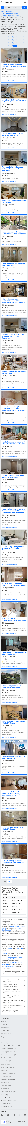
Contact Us (4, 1024)
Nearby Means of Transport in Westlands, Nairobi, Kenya (11, 1011)
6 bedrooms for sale (19, 43)
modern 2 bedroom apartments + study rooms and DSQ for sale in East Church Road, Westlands (14, 511)
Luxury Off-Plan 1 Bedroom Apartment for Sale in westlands (14, 65)
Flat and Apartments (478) (8, 1049)
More (24, 7)
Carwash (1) (4, 1095)
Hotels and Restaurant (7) (8, 1079)
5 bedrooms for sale (7, 43)
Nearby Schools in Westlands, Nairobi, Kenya (11, 980)
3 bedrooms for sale (7, 40)
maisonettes (10, 966)
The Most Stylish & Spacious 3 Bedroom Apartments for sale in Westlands (14, 169)
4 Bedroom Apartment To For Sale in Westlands (12, 828)
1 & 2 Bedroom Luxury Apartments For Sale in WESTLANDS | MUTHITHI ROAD (13, 301)
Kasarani (9, 948)
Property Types (5, 1043)
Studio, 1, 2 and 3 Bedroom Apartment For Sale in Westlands (14, 862)
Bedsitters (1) (5, 1088)
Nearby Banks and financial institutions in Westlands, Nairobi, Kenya (11, 991)
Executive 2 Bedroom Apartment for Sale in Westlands (14, 101)
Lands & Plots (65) (6, 1061)
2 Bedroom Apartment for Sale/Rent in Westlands (11, 687)
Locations (4, 1040)
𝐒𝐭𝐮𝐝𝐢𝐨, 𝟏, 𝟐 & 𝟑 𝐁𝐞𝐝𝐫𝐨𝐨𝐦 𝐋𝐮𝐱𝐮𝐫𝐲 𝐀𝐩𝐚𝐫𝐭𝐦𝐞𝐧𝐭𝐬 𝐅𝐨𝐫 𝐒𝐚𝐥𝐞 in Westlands (14, 620)
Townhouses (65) (6, 1058)
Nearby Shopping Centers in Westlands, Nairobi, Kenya (10, 985)
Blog (2, 1037)
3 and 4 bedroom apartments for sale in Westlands (14, 653)
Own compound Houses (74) (9, 1052)
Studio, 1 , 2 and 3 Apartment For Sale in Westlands (14, 722)
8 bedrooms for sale (7, 46)
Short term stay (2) (6, 1085)
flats (5, 966)
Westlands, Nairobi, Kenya (9, 81)
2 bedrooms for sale (19, 37)
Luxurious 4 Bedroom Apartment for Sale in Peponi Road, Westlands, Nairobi (14, 794)
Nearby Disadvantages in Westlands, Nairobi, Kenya (12, 1001)
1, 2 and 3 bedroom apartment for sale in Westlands (13, 476)
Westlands (8, 930)
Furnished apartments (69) (8, 1055)
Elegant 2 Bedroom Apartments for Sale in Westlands (13, 134)
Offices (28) (4, 1070)
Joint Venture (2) (5, 1082)
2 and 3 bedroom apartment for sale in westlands (13, 264)
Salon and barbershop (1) (8, 1092)
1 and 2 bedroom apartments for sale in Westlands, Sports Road (14, 443)
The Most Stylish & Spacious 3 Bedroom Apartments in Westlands (13, 336)
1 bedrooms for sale (7, 37)
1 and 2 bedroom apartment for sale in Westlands (13, 757)
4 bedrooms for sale (19, 40)
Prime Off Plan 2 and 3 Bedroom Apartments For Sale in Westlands (13, 548)
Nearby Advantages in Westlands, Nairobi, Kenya (12, 996)
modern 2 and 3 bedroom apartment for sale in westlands (14, 233)
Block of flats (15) (6, 1076)
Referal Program (6, 1034)
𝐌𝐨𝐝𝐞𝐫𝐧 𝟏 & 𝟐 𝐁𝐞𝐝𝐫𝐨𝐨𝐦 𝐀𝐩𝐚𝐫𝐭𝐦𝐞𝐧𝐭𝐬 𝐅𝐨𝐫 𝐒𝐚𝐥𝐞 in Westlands (14, 372)
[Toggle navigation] (25, 2)
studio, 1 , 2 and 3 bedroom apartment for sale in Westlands (14, 584)
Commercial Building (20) (8, 1073)
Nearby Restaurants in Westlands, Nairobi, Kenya (12, 1006)
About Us (3, 1021)
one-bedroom (12, 957)
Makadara (20, 948)
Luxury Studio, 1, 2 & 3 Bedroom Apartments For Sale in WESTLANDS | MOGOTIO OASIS (13, 409)
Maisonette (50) (5, 1064)
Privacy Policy (5, 1027)
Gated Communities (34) (8, 1067)
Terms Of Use (5, 1031)
